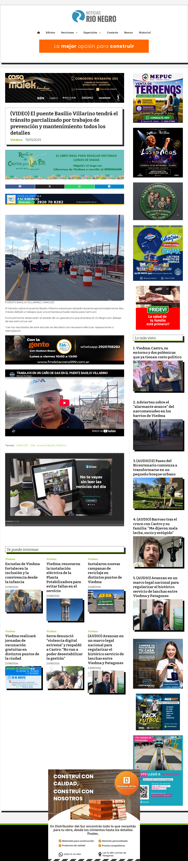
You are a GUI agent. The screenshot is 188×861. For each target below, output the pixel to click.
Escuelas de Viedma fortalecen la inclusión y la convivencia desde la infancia (22, 573)
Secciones (67, 32)
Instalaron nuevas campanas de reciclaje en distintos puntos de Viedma (105, 573)
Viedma (16, 140)
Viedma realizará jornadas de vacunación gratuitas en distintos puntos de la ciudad (22, 647)
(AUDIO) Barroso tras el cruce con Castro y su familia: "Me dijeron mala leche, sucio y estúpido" (155, 526)
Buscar (128, 32)
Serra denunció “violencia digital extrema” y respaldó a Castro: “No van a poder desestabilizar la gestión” (64, 647)
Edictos (50, 32)
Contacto (112, 32)
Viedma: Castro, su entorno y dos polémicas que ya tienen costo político (157, 352)
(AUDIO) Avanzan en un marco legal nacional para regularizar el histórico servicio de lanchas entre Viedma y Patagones (106, 649)
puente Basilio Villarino (51, 445)
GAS (32, 445)
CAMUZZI (22, 445)
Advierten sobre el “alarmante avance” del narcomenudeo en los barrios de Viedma (153, 409)
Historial (145, 32)
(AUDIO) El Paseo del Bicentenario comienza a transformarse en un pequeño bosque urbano (155, 467)
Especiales (90, 32)
